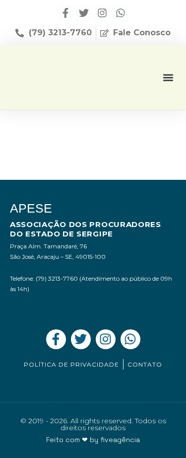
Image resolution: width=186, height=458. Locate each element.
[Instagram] (102, 13)
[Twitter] (84, 13)
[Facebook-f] (65, 13)
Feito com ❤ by (93, 439)
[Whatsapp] (120, 13)
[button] (168, 77)
